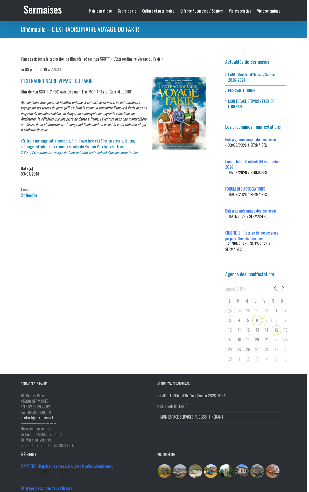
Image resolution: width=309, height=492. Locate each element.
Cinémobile (29, 195)
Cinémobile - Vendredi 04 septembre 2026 (252, 164)
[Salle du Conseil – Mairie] (273, 471)
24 (230, 311)
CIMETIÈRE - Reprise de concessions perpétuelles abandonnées (251, 235)
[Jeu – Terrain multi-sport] (211, 471)
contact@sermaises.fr (38, 418)
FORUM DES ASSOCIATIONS (245, 189)
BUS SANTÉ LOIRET (242, 90)
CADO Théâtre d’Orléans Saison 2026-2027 (251, 77)
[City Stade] (195, 471)
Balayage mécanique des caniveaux (250, 140)
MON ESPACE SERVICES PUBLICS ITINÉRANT (251, 104)
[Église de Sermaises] (226, 471)
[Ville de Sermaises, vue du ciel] (257, 471)
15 (276, 330)
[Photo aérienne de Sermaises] (164, 471)
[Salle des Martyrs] (242, 471)
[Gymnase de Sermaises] (180, 471)
